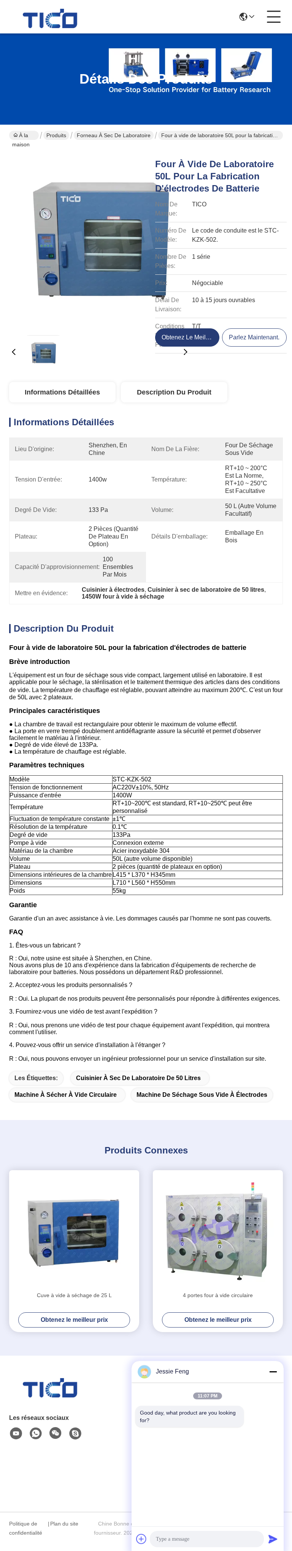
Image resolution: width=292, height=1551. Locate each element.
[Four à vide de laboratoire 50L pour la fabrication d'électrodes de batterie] (99, 239)
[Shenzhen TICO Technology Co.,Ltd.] (51, 16)
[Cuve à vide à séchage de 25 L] (74, 1230)
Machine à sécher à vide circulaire (65, 1095)
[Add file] (141, 1538)
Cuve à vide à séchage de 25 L (74, 1295)
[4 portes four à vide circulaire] (217, 1230)
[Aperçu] (51, 1395)
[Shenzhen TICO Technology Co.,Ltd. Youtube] (16, 1433)
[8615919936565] (36, 1433)
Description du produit (174, 392)
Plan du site (64, 1524)
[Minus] (273, 1371)
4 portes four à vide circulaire (218, 1295)
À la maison (21, 136)
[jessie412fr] (75, 1433)
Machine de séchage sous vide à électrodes (201, 1095)
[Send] (273, 1538)
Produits (56, 135)
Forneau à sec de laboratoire (114, 135)
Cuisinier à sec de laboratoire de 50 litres (138, 1078)
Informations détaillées (62, 392)
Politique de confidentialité (25, 1528)
